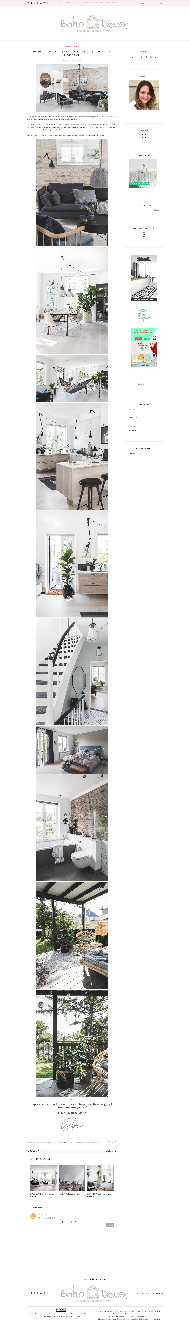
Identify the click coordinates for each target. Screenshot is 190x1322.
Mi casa (68, 3)
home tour (37, 1145)
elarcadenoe (159, 1293)
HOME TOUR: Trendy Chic (69, 1194)
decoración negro (71, 1142)
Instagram (132, 430)
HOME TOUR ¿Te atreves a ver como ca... (99, 1195)
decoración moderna (56, 1142)
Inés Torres (50, 1314)
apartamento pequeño (72, 46)
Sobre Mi (126, 3)
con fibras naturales (43, 119)
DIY (76, 3)
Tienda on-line (112, 3)
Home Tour (85, 3)
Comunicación (70, 61)
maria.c (43, 1215)
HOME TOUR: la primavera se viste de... (42, 1195)
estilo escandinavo (91, 1142)
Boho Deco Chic (143, 1316)
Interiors (98, 3)
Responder (110, 1225)
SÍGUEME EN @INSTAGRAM (95, 1280)
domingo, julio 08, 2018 (47, 1218)
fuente (72, 1099)
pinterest (132, 426)
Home (59, 3)
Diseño (81, 1142)
